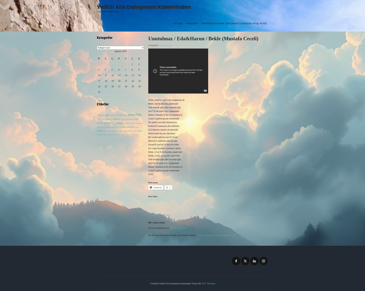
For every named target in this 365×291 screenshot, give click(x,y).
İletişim (178, 23)
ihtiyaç (122, 119)
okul (98, 127)
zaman (140, 131)
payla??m (108, 127)
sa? (121, 127)
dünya (125, 115)
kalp (136, 119)
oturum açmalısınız (178, 228)
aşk (107, 115)
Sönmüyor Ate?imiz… (159, 215)
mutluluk (139, 123)
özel (113, 135)
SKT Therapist (208, 283)
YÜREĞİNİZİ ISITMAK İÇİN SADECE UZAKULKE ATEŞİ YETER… (234, 23)
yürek (130, 131)
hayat (117, 118)
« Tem (100, 100)
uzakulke (114, 131)
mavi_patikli (115, 122)
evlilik (99, 119)
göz (112, 119)
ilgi (126, 119)
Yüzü (134, 131)
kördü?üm (102, 123)
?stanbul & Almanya (257, 215)
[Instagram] (263, 261)
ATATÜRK (100, 115)
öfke (103, 135)
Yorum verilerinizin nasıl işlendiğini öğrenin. (217, 235)
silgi (109, 131)
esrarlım (135, 114)
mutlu (133, 123)
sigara (105, 131)
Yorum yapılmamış (166, 45)
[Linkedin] (254, 261)
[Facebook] (236, 261)
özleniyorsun (119, 135)
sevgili (100, 131)
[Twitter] (245, 261)
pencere (114, 127)
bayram (112, 115)
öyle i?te (108, 135)
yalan (125, 131)
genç (108, 119)
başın (116, 115)
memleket (127, 123)
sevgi (137, 127)
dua (121, 115)
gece (103, 119)
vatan (120, 131)
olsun (102, 127)
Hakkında (192, 23)
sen (124, 126)
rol (118, 127)
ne (143, 123)
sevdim (130, 126)
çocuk (99, 135)
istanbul (130, 119)
